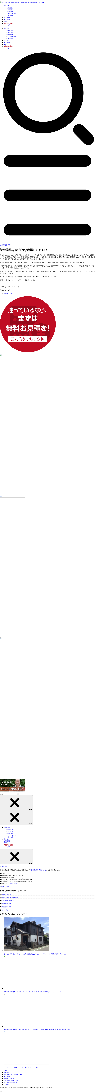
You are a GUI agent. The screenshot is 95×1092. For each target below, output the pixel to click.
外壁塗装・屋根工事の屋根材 (10, 897)
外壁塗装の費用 (6, 903)
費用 (8, 25)
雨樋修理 (10, 12)
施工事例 (7, 19)
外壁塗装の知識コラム (11, 1080)
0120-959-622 (14, 883)
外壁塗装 (10, 8)
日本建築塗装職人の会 (38, 870)
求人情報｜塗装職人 (10, 1082)
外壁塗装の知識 (6, 907)
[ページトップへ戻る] (0, 1091)
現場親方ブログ (5, 245)
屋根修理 (10, 15)
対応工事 (7, 6)
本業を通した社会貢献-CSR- (13, 1074)
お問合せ (7, 1084)
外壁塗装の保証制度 (8, 900)
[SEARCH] (47, 145)
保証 (5, 21)
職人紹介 (7, 17)
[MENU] (47, 241)
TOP (5, 1071)
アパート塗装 (11, 13)
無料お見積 (5, 910)
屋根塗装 (10, 10)
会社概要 (7, 1072)
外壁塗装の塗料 (6, 894)
